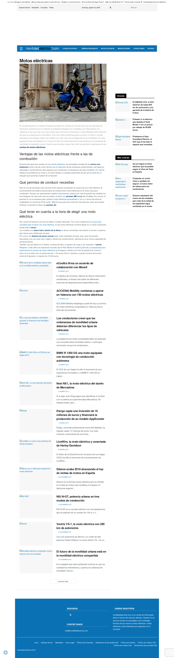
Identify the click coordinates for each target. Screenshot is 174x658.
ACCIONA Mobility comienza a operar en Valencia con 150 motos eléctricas (80, 293)
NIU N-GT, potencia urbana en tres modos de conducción (77, 498)
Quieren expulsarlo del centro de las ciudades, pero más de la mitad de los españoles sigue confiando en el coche (143, 201)
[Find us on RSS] (117, 7)
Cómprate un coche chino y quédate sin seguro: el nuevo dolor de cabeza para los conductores (143, 183)
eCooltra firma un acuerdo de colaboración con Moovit (74, 265)
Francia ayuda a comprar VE (133, 2)
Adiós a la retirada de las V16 (114, 2)
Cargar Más (63, 581)
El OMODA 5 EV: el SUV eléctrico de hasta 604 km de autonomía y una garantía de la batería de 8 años (143, 107)
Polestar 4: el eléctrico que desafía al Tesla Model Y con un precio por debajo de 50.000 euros (143, 124)
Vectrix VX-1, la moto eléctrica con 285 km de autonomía (80, 526)
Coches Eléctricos (70, 48)
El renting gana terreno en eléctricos (155, 2)
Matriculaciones (124, 48)
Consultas (44, 7)
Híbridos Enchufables (90, 48)
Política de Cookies (128, 642)
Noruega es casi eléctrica (22, 2)
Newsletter (35, 7)
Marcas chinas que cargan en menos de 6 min (45, 2)
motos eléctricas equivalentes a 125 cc (69, 199)
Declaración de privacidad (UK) (145, 645)
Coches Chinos (138, 48)
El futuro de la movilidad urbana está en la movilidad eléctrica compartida (81, 553)
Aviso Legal (70, 642)
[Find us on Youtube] (120, 7)
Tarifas (51, 7)
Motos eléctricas (107, 48)
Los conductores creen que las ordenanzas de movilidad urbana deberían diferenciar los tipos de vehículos (76, 324)
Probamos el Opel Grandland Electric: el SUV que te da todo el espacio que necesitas (142, 140)
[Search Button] (153, 7)
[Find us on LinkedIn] (123, 7)
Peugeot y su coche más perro (71, 2)
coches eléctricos (58, 164)
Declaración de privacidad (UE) (107, 642)
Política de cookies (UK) (123, 645)
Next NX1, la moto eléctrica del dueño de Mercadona (80, 385)
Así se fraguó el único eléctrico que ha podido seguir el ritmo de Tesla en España (143, 167)
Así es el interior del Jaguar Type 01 (93, 2)
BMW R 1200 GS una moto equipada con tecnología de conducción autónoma (79, 357)
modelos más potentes (60, 193)
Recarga (151, 48)
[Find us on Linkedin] (88, 615)
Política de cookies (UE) (147, 642)
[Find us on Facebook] (107, 7)
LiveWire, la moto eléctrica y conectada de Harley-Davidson (81, 443)
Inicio (36, 642)
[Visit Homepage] (42, 48)
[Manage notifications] (6, 652)
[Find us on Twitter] (110, 7)
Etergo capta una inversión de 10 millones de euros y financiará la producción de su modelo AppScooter (80, 415)
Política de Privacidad (85, 642)
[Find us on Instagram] (114, 7)
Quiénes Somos (24, 7)
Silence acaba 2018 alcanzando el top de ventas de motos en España (79, 471)
